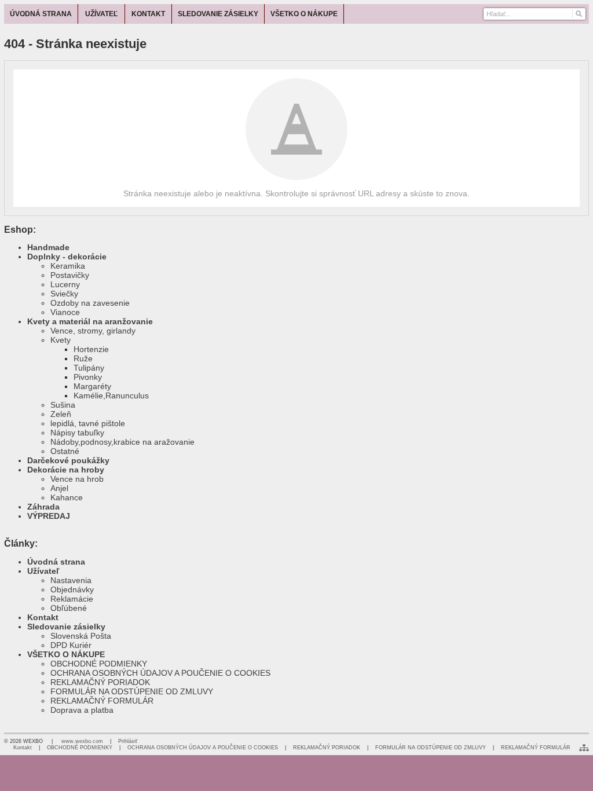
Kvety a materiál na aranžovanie (90, 321)
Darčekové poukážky (68, 460)
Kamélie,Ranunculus (111, 395)
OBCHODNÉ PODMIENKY (98, 663)
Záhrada (43, 506)
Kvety (60, 340)
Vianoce (65, 312)
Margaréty (92, 386)
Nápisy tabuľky (77, 432)
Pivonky (88, 377)
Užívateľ (43, 571)
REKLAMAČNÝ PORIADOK (100, 682)
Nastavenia (70, 580)
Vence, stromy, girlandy (93, 330)
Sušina (62, 404)
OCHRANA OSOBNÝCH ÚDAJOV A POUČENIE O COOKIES (160, 673)
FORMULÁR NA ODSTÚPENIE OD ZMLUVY (131, 691)
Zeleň (60, 414)
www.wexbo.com (82, 741)
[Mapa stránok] (584, 747)
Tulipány (89, 367)
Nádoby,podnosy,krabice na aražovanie (122, 441)
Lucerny (65, 284)
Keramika (67, 265)
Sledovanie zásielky (66, 626)
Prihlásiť (127, 741)
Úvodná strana (56, 561)
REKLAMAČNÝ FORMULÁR (101, 700)
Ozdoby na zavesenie (90, 302)
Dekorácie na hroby (65, 469)
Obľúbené (68, 608)
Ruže (83, 358)
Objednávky (72, 589)
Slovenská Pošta (80, 635)
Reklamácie (71, 598)
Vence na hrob (77, 479)
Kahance (66, 497)
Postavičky (69, 275)
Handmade (48, 247)
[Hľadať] (578, 14)
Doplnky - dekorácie (67, 256)
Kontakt (42, 617)
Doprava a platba (82, 710)
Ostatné (64, 451)
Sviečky (64, 293)
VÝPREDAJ (48, 516)
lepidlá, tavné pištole (87, 423)
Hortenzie (91, 349)
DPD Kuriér (70, 645)
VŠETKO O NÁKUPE (66, 654)
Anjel (59, 488)
